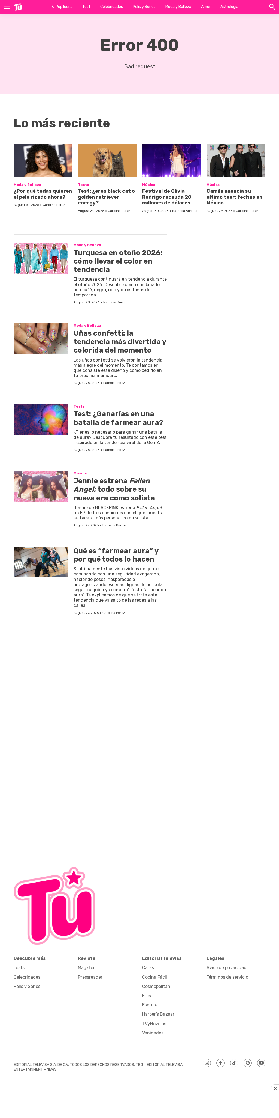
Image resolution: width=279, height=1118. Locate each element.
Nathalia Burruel (184, 211)
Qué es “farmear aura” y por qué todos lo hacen (116, 555)
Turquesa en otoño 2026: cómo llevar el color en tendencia (118, 261)
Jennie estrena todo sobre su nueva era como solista (114, 489)
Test (86, 6)
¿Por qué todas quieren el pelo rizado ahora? (43, 194)
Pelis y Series (144, 6)
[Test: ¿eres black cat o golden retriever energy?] (107, 160)
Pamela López (114, 383)
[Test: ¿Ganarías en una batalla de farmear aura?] (41, 419)
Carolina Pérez (54, 205)
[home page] (18, 7)
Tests (83, 185)
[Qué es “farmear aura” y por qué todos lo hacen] (41, 562)
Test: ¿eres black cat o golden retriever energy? (106, 197)
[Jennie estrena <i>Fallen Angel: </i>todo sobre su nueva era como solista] (41, 486)
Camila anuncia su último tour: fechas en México (234, 197)
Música (148, 185)
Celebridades (111, 6)
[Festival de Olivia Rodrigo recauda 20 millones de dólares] (171, 160)
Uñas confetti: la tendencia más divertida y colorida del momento (120, 341)
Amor (206, 6)
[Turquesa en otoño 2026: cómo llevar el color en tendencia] (41, 258)
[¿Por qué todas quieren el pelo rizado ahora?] (43, 160)
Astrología (229, 6)
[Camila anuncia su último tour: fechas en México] (236, 160)
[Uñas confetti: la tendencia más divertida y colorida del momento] (41, 338)
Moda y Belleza (178, 6)
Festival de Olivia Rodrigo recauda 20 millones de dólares (166, 197)
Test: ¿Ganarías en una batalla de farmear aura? (118, 418)
